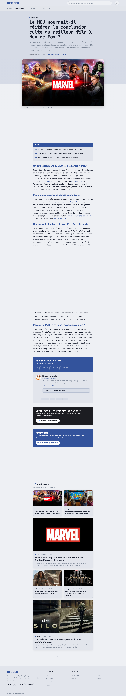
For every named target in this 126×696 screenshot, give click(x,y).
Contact (73, 678)
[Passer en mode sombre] (117, 3)
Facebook (45, 368)
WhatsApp (65, 368)
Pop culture (19, 8)
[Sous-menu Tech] (11, 8)
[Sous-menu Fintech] (48, 8)
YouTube (20, 684)
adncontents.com (23, 693)
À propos (74, 682)
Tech (9, 8)
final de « (77, 181)
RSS (9, 684)
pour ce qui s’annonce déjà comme (79, 216)
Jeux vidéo (33, 8)
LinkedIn (55, 368)
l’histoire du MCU (60, 219)
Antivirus (99, 678)
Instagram (30, 684)
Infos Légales (75, 675)
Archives (100, 675)
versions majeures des (66, 202)
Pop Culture (35, 17)
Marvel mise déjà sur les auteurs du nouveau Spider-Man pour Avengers (59, 559)
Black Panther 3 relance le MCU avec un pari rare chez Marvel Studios (76, 593)
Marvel (59, 399)
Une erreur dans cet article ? (55, 390)
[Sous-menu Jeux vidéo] (38, 8)
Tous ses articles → (50, 386)
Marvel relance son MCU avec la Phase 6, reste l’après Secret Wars (47, 512)
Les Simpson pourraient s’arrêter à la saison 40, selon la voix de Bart (77, 512)
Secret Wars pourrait (48, 181)
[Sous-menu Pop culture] (25, 8)
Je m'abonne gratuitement (49, 443)
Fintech (45, 8)
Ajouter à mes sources (49, 421)
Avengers (45, 399)
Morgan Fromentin (35, 54)
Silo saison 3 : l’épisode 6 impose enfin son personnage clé (58, 640)
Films (52, 399)
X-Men (65, 399)
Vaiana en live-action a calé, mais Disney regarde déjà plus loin (46, 592)
